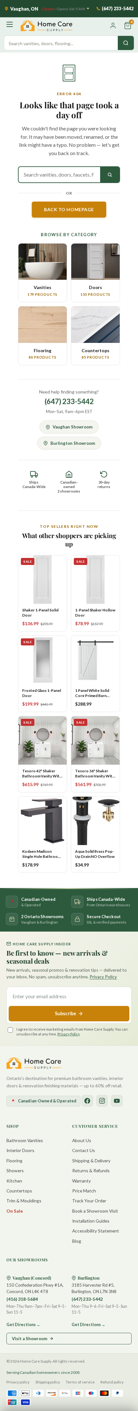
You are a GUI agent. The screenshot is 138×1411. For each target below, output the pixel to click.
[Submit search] (109, 174)
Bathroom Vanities (24, 1140)
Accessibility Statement (95, 1230)
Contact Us (83, 1150)
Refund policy (112, 1382)
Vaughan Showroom (72, 426)
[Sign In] (113, 26)
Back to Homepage (69, 209)
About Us (81, 1140)
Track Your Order (89, 1200)
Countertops (19, 1190)
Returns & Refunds (91, 1170)
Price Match (84, 1190)
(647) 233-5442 (69, 401)
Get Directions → (23, 1324)
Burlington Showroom (72, 443)
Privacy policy (18, 1382)
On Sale (14, 1211)
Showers (15, 1170)
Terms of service (80, 1382)
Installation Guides (90, 1221)
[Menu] (10, 26)
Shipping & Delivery (91, 1160)
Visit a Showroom (29, 1338)
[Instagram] (102, 1101)
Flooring (14, 1160)
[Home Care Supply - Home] (33, 1063)
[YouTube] (117, 1101)
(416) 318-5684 (22, 1299)
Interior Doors (20, 1150)
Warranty (81, 1180)
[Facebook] (87, 1101)
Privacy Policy (103, 976)
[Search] (126, 43)
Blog (76, 1241)
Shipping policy (47, 1382)
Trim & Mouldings (23, 1200)
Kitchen (14, 1180)
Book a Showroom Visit (95, 1211)
